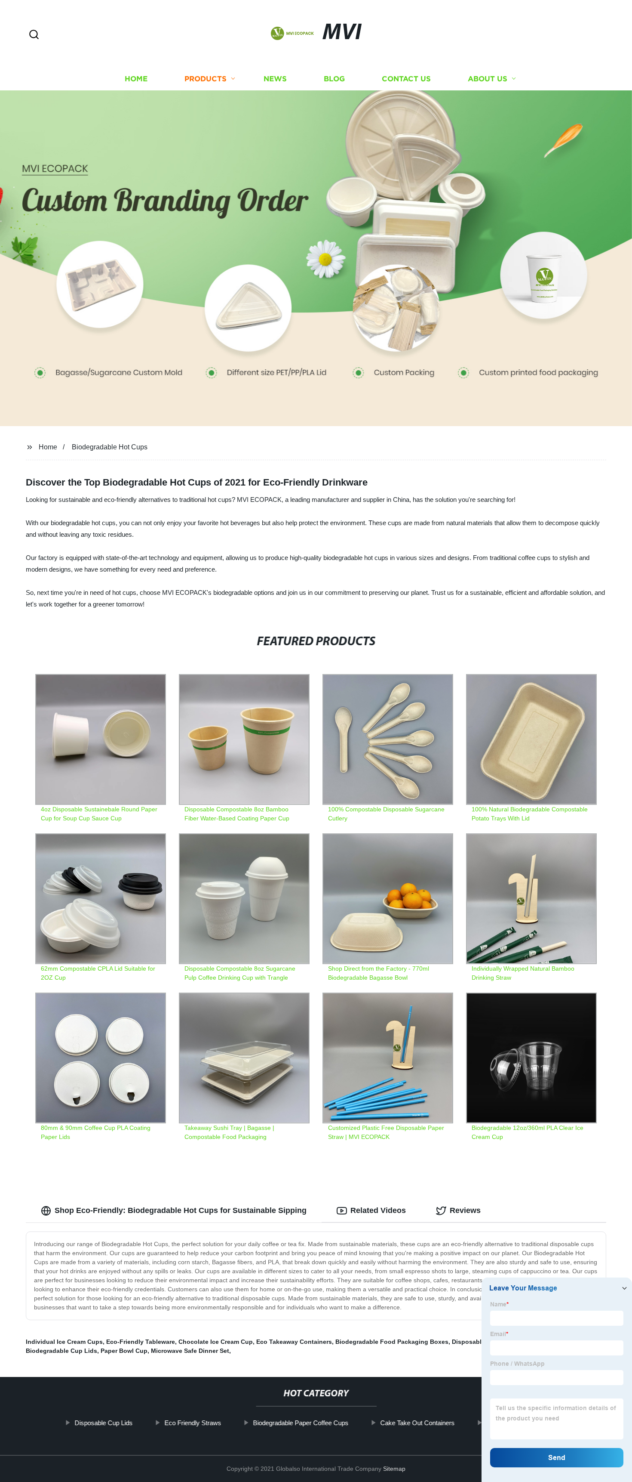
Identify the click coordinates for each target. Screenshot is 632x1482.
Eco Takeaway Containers (294, 1341)
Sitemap (394, 1468)
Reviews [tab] (465, 1210)
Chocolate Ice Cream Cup (215, 1341)
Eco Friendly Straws (192, 1422)
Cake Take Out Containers (417, 1422)
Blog (334, 78)
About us (487, 78)
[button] (34, 35)
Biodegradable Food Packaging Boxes (391, 1341)
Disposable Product (481, 1341)
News (275, 78)
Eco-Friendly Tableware (140, 1341)
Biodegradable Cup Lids (61, 1350)
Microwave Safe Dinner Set (190, 1350)
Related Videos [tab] (378, 1210)
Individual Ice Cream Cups (64, 1341)
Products (205, 78)
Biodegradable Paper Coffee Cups (300, 1422)
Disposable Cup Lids (103, 1422)
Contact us (406, 78)
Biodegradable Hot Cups (109, 447)
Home (136, 78)
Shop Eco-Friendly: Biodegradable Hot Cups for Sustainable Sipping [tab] (181, 1210)
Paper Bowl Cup (124, 1350)
